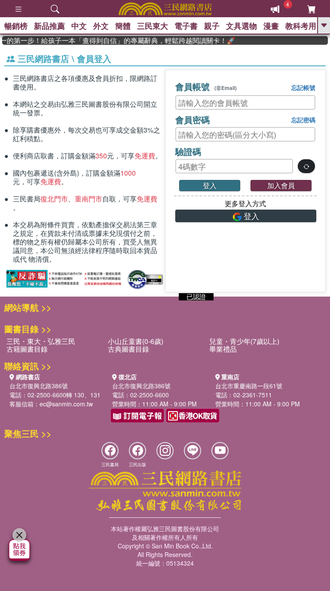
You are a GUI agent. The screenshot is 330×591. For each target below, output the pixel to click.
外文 (101, 25)
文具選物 (241, 25)
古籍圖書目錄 (27, 349)
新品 (49, 25)
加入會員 (281, 185)
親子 (212, 25)
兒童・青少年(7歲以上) (244, 341)
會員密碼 (192, 119)
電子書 (186, 25)
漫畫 (271, 25)
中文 (79, 25)
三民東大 (152, 25)
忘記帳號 (303, 87)
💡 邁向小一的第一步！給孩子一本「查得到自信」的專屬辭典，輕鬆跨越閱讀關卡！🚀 (114, 40)
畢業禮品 (223, 349)
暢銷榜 (16, 25)
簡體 (123, 25)
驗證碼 (188, 151)
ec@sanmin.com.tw (66, 403)
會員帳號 (206, 86)
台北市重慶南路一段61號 (248, 385)
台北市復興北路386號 (38, 385)
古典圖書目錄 (128, 349)
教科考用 (300, 25)
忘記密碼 (303, 119)
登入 (210, 185)
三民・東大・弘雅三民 (40, 341)
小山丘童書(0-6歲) (135, 341)
